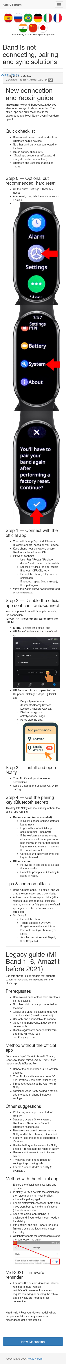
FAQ (50, 80)
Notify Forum (12, 4)
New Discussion (33, 1341)
